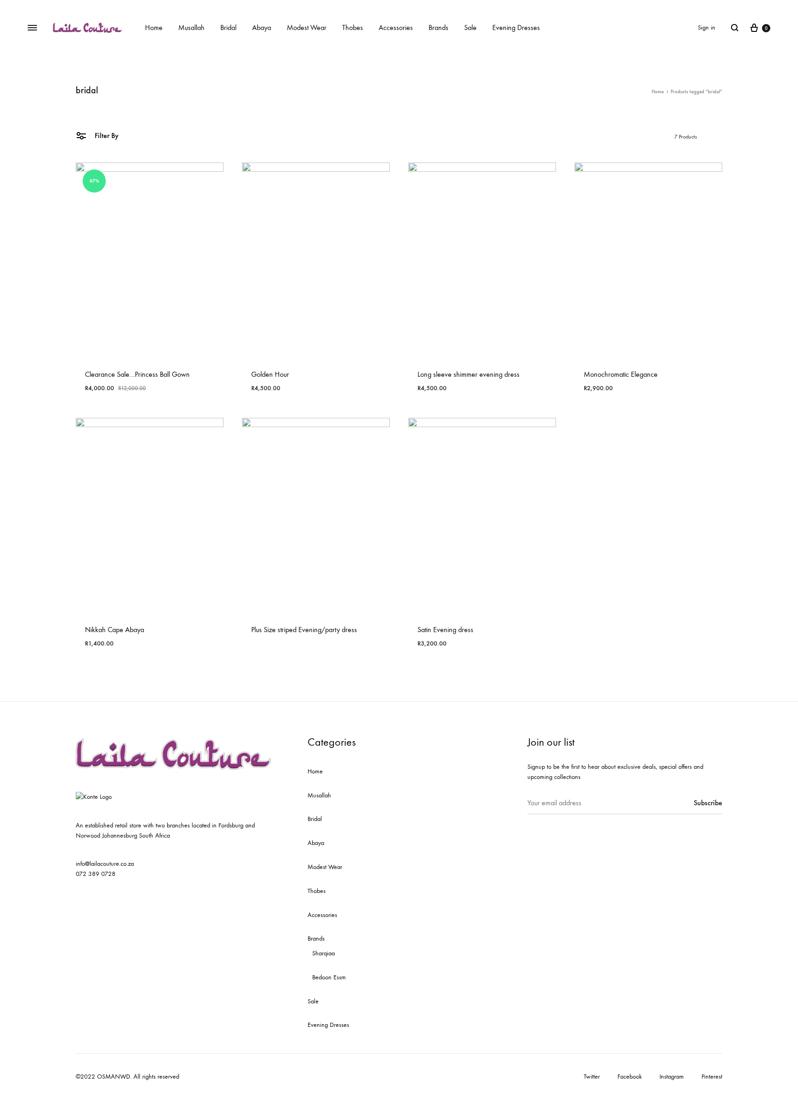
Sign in (706, 27)
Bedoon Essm (329, 977)
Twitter (592, 1076)
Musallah (191, 27)
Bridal (228, 27)
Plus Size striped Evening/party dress (304, 629)
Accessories (396, 27)
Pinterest (711, 1076)
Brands (438, 27)
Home (154, 27)
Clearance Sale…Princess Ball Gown (137, 374)
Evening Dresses (516, 27)
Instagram (671, 1076)
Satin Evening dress (445, 629)
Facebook (629, 1076)
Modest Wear (306, 27)
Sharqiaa (323, 953)
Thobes (352, 27)
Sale (470, 27)
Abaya (261, 27)
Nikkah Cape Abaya (114, 629)
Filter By (106, 135)
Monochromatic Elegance (621, 374)
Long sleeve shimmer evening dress (468, 374)
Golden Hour (270, 374)
